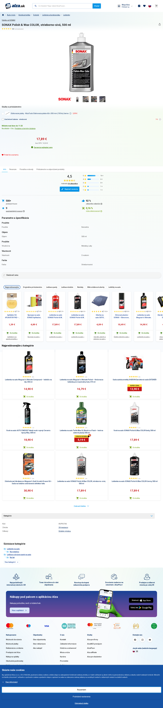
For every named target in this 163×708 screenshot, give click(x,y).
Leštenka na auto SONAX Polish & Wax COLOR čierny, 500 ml (78, 316)
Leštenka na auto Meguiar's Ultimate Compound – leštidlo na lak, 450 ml (143, 316)
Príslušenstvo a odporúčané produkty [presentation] (50, 169)
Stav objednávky (39, 640)
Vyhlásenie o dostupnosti (16, 665)
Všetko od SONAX (8, 20)
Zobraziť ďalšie (80, 506)
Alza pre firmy (92, 640)
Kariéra (63, 657)
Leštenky (66, 15)
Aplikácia (63, 665)
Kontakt (63, 640)
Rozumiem (81, 690)
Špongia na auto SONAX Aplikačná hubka (34, 316)
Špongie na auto (34, 337)
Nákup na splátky (12, 657)
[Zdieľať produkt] (159, 24)
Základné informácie (68, 644)
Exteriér (36, 15)
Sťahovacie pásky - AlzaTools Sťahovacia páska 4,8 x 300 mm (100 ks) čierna (39, 113)
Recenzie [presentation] (12, 169)
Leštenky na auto (55, 337)
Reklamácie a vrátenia (14, 648)
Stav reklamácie (39, 644)
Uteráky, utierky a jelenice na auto (100, 338)
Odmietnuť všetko (81, 703)
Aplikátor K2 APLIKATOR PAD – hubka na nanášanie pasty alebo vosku (11, 316)
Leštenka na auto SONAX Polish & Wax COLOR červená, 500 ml (56, 316)
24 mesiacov (63, 527)
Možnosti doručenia (14, 640)
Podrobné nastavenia (81, 697)
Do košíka (30, 397)
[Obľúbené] (144, 6)
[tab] (5, 169)
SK (137, 651)
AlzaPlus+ (91, 648)
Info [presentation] (4, 169)
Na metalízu (14, 552)
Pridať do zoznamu (11, 155)
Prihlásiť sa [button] (125, 7)
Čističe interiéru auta (121, 337)
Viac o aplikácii (18, 610)
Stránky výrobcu (65, 531)
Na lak (12, 557)
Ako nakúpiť (37, 648)
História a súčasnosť (68, 648)
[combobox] (63, 5)
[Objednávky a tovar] (139, 6)
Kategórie (7, 516)
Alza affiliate (92, 652)
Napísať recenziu (71, 189)
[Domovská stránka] (3, 15)
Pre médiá (64, 661)
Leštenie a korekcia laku (51, 15)
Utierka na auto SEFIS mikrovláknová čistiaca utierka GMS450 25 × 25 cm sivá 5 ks (99, 316)
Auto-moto (11, 15)
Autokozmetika (24, 15)
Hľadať (96, 6)
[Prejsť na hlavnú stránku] (15, 6)
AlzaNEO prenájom (94, 644)
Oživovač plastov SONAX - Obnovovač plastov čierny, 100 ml (121, 316)
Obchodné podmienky (14, 661)
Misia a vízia (65, 652)
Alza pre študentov (94, 657)
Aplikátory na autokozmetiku (12, 338)
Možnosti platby (12, 644)
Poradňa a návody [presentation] (26, 169)
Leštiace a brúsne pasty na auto (19, 555)
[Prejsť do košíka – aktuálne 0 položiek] (156, 6)
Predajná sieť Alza (13, 652)
